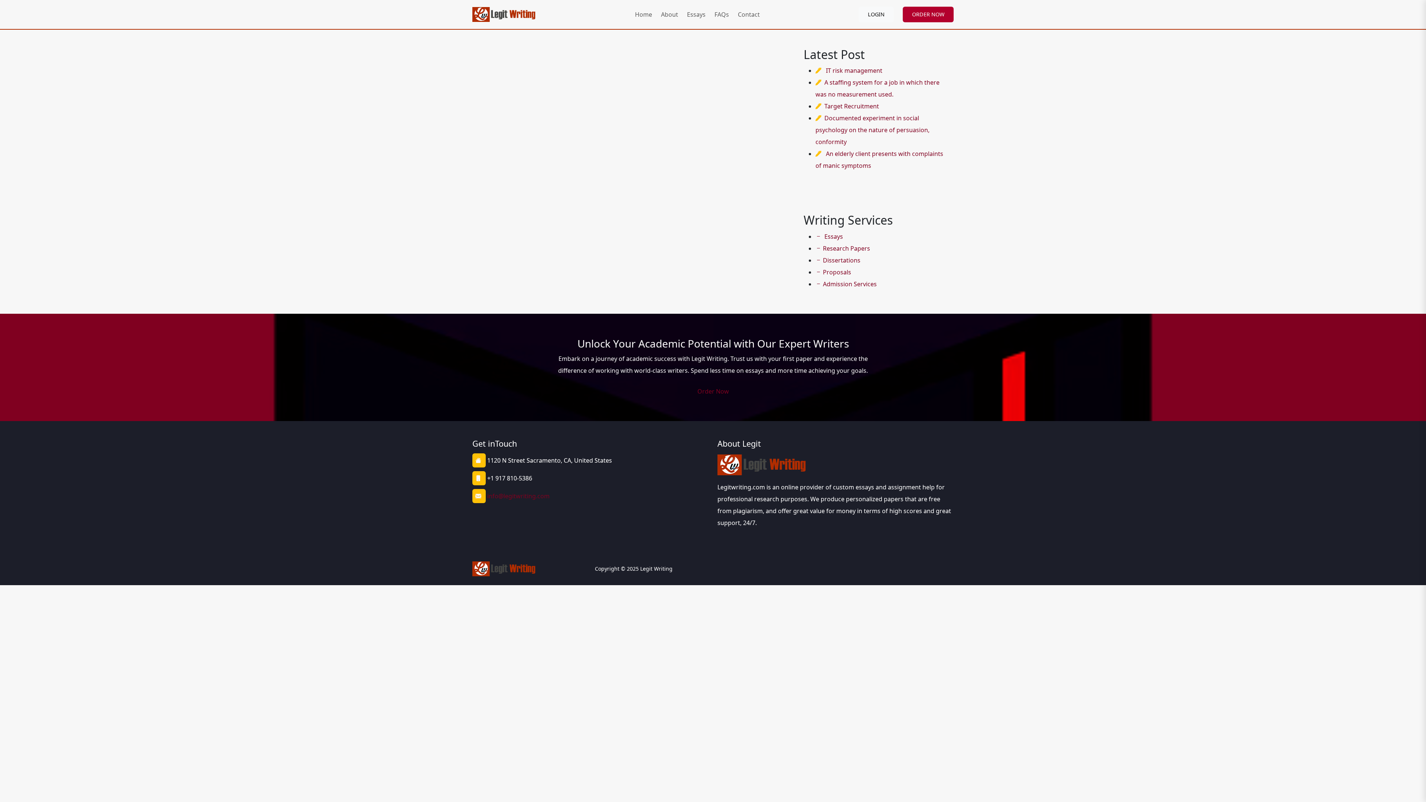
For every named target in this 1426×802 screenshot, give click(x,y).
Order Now (713, 391)
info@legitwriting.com (518, 496)
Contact (749, 14)
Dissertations (841, 260)
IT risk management (854, 70)
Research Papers (846, 248)
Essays (696, 14)
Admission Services (850, 284)
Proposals (837, 272)
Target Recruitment (851, 106)
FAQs (721, 14)
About (669, 14)
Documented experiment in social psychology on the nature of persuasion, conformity (872, 130)
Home (643, 14)
